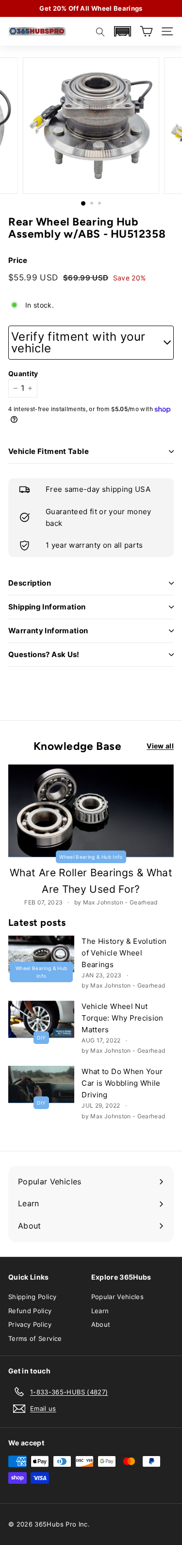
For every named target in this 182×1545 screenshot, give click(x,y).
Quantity (20, 373)
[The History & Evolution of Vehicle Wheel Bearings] (41, 954)
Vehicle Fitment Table (48, 451)
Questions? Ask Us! (44, 654)
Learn (100, 1311)
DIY (41, 1038)
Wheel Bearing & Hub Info (90, 857)
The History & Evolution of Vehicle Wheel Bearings (124, 953)
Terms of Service (35, 1338)
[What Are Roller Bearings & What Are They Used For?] (91, 811)
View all (160, 746)
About (101, 1324)
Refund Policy (30, 1311)
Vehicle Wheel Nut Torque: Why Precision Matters (122, 1018)
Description (29, 583)
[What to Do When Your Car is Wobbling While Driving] (41, 1084)
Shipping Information (47, 606)
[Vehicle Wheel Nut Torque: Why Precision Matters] (41, 1019)
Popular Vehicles (117, 1297)
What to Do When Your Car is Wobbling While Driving (122, 1083)
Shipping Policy (32, 1297)
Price (18, 260)
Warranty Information (48, 630)
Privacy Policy (29, 1324)
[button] (122, 31)
